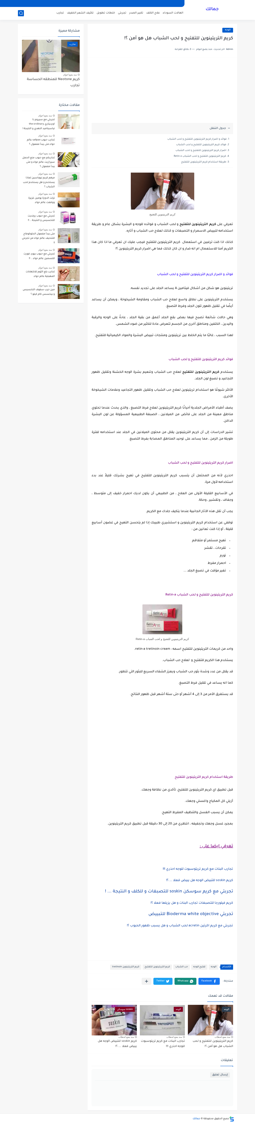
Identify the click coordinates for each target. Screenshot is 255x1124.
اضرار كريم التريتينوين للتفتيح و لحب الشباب (201, 150)
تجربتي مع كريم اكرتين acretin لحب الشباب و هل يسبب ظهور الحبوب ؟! (180, 926)
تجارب (60, 13)
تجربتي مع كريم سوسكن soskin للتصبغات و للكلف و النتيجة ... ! (169, 891)
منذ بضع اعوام (70, 74)
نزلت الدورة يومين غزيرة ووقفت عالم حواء (41, 200)
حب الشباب (181, 967)
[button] (209, 981)
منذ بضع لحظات (222, 1037)
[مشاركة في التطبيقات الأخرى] (146, 981)
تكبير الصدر (136, 13)
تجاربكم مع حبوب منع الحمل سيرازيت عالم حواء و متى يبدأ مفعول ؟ (38, 162)
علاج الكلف (153, 13)
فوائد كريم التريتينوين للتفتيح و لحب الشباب (201, 144)
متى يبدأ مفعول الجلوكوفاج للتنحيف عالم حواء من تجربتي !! (38, 238)
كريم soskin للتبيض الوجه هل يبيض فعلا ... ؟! (199, 880)
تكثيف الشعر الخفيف (80, 13)
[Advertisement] (162, 92)
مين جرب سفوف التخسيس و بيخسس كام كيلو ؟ (39, 292)
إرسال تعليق (220, 1074)
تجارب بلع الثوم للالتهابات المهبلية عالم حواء (40, 274)
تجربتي (122, 13)
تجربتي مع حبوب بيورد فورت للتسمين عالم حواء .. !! (39, 256)
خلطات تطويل (106, 13)
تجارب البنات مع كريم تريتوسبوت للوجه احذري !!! (198, 869)
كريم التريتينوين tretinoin (125, 967)
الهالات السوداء (173, 13)
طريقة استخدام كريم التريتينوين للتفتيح (203, 162)
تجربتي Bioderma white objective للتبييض (190, 914)
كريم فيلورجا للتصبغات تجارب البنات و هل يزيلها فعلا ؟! (192, 903)
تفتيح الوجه (199, 967)
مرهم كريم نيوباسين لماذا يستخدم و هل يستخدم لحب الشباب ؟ (39, 182)
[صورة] (69, 121)
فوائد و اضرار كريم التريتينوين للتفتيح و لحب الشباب (197, 139)
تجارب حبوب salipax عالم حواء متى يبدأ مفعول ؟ (41, 142)
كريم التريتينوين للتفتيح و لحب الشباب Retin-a (200, 156)
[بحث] (21, 13)
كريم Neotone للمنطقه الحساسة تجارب (53, 82)
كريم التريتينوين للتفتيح (157, 967)
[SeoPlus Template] (231, 1119)
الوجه (227, 30)
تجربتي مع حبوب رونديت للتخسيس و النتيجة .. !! (41, 218)
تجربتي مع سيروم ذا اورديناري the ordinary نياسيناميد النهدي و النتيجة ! (39, 124)
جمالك (212, 9)
